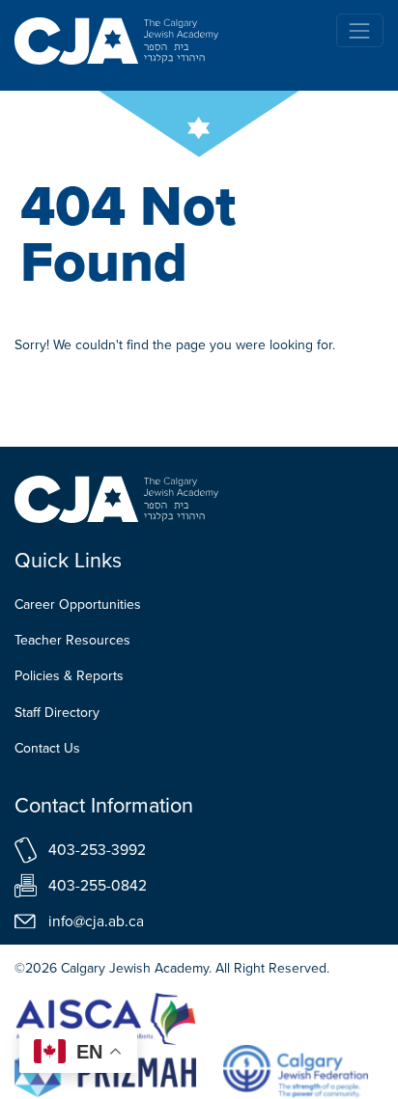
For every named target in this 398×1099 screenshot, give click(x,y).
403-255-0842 (97, 885)
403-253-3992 (97, 849)
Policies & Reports (69, 676)
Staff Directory (57, 712)
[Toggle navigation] (360, 30)
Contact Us (47, 748)
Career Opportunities (77, 604)
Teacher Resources (72, 640)
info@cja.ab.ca (96, 921)
